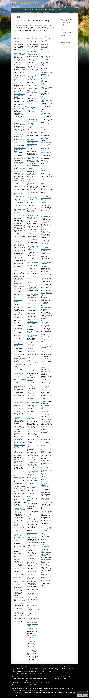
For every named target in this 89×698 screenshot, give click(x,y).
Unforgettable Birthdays (17, 432)
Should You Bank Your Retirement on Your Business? (19, 446)
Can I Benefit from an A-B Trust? (19, 122)
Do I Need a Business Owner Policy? (46, 262)
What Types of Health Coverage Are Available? (46, 483)
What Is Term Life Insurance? (45, 337)
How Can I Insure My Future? (46, 435)
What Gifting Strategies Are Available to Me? (19, 135)
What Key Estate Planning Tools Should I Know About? (19, 40)
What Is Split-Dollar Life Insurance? (46, 293)
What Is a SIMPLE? (18, 256)
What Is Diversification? (33, 402)
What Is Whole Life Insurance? (45, 350)
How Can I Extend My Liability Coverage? (46, 498)
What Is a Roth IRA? (19, 612)
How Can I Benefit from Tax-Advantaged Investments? (33, 167)
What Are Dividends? (32, 322)
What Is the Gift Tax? (32, 65)
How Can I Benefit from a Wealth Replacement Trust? (20, 180)
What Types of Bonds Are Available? (32, 417)
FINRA (24, 688)
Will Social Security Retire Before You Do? (19, 476)
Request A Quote (50, 9)
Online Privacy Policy (18, 692)
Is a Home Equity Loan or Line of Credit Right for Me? (46, 198)
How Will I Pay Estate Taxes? (19, 109)
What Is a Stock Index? (32, 458)
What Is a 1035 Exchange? (17, 417)
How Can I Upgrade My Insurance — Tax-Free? (32, 263)
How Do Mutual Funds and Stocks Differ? (32, 471)
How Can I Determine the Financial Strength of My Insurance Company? (46, 530)
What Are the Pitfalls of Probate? (20, 65)
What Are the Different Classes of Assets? (33, 563)
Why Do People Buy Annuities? (19, 344)
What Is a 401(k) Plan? (19, 568)
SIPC (27, 688)
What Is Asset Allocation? (30, 577)
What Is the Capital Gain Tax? (33, 39)
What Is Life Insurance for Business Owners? (46, 279)
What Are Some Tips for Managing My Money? (46, 40)
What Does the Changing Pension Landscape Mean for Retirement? (19, 403)
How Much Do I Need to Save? (19, 387)
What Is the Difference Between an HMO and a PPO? (46, 512)
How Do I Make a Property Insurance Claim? (45, 407)
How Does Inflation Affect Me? (45, 182)
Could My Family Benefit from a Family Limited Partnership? (19, 194)
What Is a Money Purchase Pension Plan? (18, 314)
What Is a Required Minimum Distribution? (32, 93)
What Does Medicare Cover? (46, 560)
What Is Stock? (31, 377)
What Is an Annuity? (32, 533)
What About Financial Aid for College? (46, 153)
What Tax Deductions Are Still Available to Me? (32, 183)
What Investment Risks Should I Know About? (33, 548)
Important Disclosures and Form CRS (56, 692)
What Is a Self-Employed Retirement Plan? (19, 509)
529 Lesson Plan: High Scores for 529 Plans (32, 650)
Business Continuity (39, 692)
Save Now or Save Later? (18, 598)
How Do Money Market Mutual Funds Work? (46, 87)
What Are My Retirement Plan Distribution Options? (19, 535)
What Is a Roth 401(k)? (19, 283)
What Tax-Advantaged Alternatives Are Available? (32, 199)
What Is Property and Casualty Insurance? (46, 248)
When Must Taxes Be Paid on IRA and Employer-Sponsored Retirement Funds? (32, 124)
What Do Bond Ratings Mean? (32, 445)
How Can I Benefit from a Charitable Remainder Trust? (20, 164)
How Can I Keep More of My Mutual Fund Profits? (32, 248)
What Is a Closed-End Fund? (32, 499)
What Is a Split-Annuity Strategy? (19, 359)
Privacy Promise (29, 692)
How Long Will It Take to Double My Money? (46, 56)
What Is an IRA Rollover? (17, 269)
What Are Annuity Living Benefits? (18, 374)
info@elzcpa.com (65, 42)
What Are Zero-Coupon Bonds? (33, 391)
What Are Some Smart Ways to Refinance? (46, 143)
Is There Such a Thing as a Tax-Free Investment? (32, 233)
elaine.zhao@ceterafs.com (67, 36)
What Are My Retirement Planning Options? (19, 461)
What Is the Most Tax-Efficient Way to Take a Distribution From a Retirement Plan (33, 216)
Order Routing (72, 692)
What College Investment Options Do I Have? (33, 609)
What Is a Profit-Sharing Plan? (18, 300)
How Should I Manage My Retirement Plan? (19, 582)
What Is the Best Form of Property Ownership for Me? (19, 211)
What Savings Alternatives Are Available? (45, 168)
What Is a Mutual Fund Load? (32, 517)
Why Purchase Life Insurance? (45, 217)
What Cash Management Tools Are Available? (46, 72)
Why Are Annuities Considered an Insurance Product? (45, 231)
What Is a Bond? (31, 431)
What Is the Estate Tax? (31, 52)
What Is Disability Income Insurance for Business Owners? (46, 322)
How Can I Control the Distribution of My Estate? (19, 95)
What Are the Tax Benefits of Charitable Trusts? (32, 108)
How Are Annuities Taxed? (31, 281)
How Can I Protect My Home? (46, 450)
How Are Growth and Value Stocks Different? (33, 348)
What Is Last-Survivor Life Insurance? (46, 308)
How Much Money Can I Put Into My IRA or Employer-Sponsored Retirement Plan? (33, 77)
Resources (39, 9)
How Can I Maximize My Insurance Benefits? (46, 422)
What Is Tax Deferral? (32, 157)
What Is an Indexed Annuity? (18, 523)
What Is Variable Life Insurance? (46, 372)
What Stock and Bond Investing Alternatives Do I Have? (32, 624)
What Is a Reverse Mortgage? (45, 128)
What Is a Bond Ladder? (33, 294)
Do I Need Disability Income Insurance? (45, 467)
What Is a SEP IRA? (18, 244)
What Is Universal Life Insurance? (46, 359)
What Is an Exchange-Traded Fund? (32, 335)
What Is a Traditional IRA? (19, 554)
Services (30, 9)
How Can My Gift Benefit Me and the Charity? (18, 79)
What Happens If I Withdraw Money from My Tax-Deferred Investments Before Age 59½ (32, 142)
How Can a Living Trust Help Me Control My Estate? (19, 54)
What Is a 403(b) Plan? (19, 330)
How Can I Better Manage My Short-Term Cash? (46, 100)
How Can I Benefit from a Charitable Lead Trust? (20, 149)
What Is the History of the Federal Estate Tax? (20, 226)
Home (25, 10)
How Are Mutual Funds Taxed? (32, 363)
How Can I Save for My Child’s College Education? (32, 594)
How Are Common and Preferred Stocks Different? (32, 307)
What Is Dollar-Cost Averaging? (32, 636)
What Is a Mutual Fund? (33, 487)
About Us (60, 9)
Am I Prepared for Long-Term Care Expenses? (45, 546)
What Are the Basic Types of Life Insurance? (45, 574)
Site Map (14, 695)
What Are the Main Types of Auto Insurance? (45, 387)
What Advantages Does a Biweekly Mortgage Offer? (46, 113)
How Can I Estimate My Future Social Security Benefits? (19, 490)
